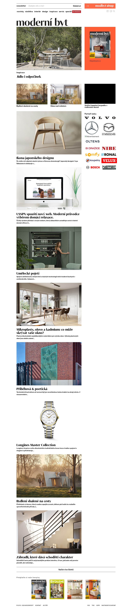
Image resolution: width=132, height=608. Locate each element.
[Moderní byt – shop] (100, 11)
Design (45, 12)
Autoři (45, 605)
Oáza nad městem (58, 106)
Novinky (20, 12)
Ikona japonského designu (35, 158)
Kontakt (38, 605)
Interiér (37, 12)
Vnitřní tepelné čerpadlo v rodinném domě (96, 106)
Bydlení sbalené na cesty (27, 106)
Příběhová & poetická (31, 389)
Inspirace (53, 12)
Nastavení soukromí (109, 605)
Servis (61, 12)
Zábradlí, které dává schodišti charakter (44, 557)
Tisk (93, 605)
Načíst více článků (66, 570)
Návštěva (29, 12)
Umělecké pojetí (27, 273)
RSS (88, 605)
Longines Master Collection (36, 445)
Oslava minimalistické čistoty (37, 76)
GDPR (98, 605)
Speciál (68, 12)
